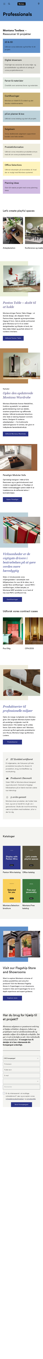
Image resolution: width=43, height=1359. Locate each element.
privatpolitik (31, 1099)
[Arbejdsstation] (13, 230)
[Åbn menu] (4, 3)
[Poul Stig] (13, 630)
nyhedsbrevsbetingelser (15, 1099)
